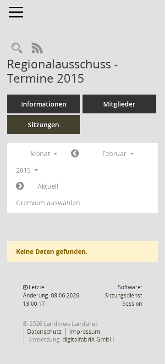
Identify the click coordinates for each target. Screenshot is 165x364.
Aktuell (48, 186)
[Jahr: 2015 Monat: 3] (20, 186)
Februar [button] (115, 153)
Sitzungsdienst (123, 299)
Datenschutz (44, 331)
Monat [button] (41, 153)
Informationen (43, 104)
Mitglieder (119, 104)
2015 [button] (24, 170)
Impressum (84, 331)
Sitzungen (43, 124)
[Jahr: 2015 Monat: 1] (75, 154)
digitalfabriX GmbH (88, 339)
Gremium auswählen (48, 202)
